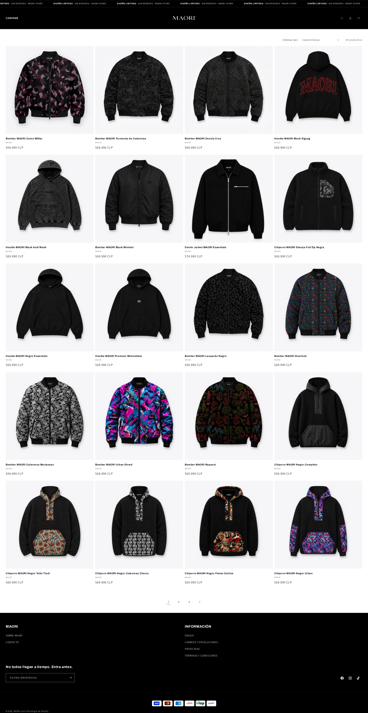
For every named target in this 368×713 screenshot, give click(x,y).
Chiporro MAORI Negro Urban (293, 573)
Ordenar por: (290, 40)
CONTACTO (12, 642)
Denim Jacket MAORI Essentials (205, 247)
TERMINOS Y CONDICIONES (201, 655)
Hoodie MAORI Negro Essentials (26, 356)
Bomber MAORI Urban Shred (113, 464)
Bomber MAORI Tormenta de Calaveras (120, 138)
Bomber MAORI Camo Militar (24, 138)
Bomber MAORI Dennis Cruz (203, 138)
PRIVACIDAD (192, 649)
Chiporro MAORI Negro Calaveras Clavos (122, 573)
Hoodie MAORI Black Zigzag (292, 138)
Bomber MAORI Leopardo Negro (206, 356)
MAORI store (20, 711)
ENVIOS (189, 635)
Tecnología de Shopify (37, 711)
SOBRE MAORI (14, 635)
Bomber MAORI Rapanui (200, 464)
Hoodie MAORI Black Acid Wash (26, 247)
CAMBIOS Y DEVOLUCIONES (201, 642)
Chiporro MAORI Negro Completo (295, 464)
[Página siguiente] (199, 602)
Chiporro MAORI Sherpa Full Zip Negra (299, 247)
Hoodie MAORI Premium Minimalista (118, 356)
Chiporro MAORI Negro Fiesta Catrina (209, 573)
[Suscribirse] (70, 677)
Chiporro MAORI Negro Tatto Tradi (28, 573)
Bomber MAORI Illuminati (290, 356)
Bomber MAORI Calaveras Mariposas (30, 464)
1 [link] (168, 602)
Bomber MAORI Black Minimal (114, 247)
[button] (12, 18)
